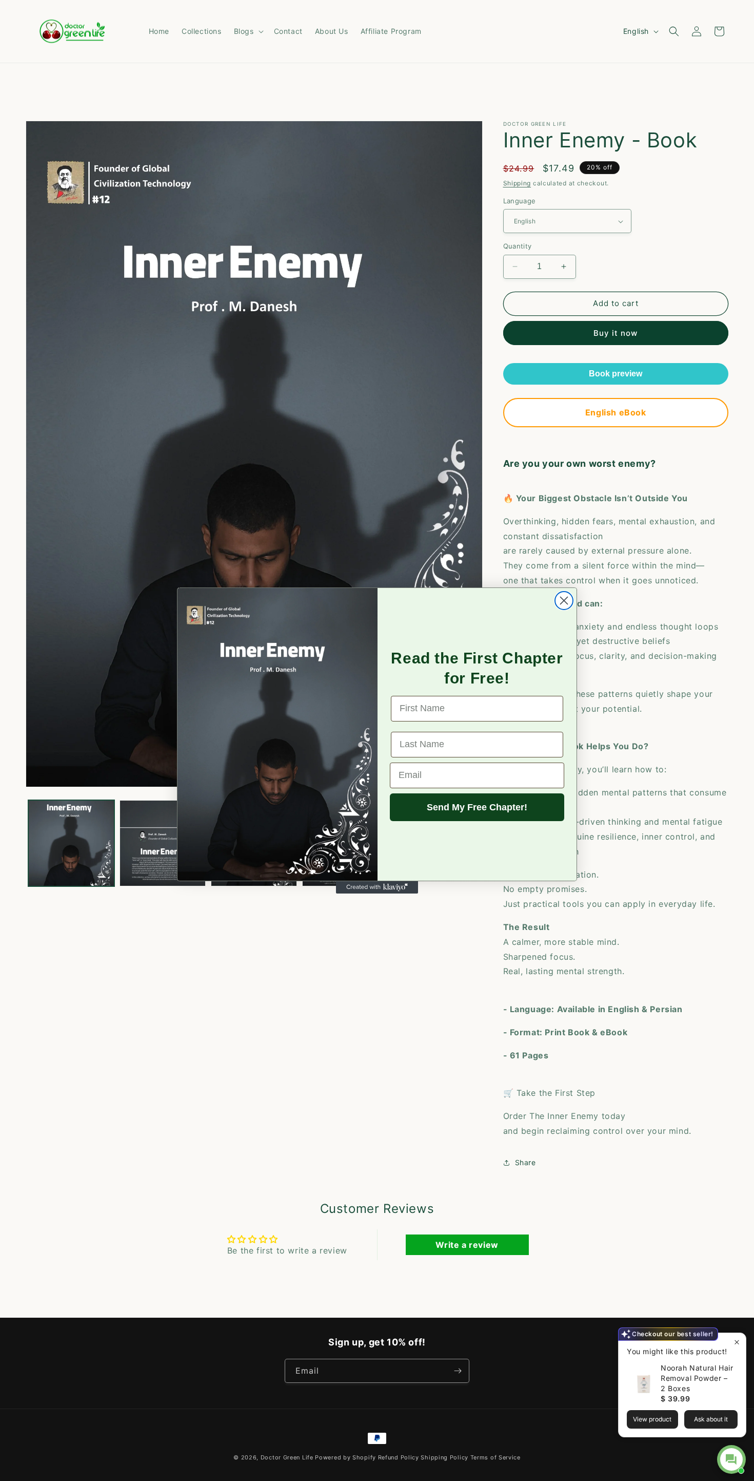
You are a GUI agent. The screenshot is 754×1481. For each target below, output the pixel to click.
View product (652, 1419)
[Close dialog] (564, 601)
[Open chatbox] (731, 1459)
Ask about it (711, 1419)
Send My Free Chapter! (477, 807)
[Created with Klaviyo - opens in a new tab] (377, 887)
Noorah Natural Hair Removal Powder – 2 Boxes (697, 1378)
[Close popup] (737, 1342)
